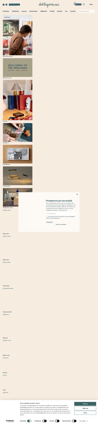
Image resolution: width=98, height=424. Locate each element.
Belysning (5, 337)
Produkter (6, 11)
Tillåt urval (85, 408)
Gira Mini (5, 121)
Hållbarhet (43, 11)
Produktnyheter (6, 186)
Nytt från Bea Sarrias (8, 56)
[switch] (44, 421)
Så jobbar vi (6, 142)
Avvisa (85, 412)
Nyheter (59, 11)
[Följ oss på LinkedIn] (6, 5)
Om (66, 11)
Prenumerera (49, 222)
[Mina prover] (87, 5)
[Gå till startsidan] (49, 4)
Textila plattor (6, 285)
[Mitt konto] (14, 4)
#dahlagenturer (6, 164)
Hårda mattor (6, 233)
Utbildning (15, 11)
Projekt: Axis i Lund (7, 207)
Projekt (52, 11)
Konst (4, 389)
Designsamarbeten (7, 311)
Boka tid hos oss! (7, 77)
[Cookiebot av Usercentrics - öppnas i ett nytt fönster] (10, 421)
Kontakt (72, 11)
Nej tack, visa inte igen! (61, 224)
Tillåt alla (85, 403)
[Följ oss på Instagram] (3, 5)
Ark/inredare (33, 11)
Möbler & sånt (6, 355)
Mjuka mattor (6, 259)
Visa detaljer (82, 421)
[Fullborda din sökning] (93, 11)
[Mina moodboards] (83, 4)
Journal (24, 11)
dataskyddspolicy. (55, 218)
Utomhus (5, 372)
